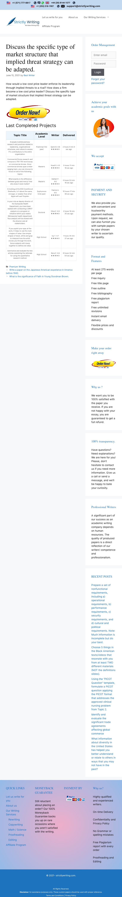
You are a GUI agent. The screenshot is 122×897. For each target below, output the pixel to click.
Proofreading (16, 834)
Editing (12, 839)
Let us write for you (52, 17)
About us (73, 17)
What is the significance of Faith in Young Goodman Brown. (39, 276)
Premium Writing (17, 266)
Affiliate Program (51, 26)
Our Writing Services (94, 17)
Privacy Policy (70, 895)
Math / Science (17, 829)
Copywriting (15, 824)
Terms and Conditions (55, 895)
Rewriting (14, 819)
